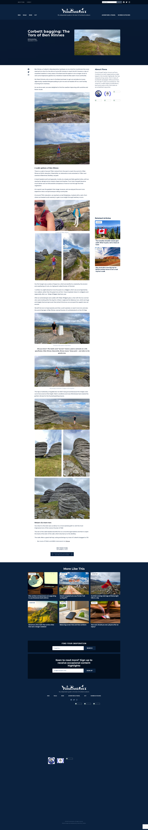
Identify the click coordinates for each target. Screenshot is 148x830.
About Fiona (21, 2)
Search (119, 2)
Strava (68, 541)
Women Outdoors (124, 15)
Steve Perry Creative (81, 823)
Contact (29, 2)
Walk (25, 15)
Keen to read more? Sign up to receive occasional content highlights (74, 663)
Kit (36, 15)
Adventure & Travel (108, 15)
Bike (30, 15)
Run (19, 15)
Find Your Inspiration (74, 643)
